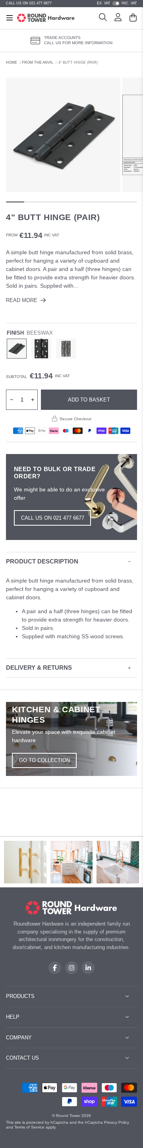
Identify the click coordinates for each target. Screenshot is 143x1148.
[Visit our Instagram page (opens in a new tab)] (71, 967)
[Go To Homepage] (72, 908)
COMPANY (19, 1038)
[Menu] (9, 17)
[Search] (103, 18)
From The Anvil (37, 62)
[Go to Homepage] (46, 18)
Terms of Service (29, 1127)
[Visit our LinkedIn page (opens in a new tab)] (88, 967)
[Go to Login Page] (118, 18)
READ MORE (21, 300)
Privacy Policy (116, 1122)
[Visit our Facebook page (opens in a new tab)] (54, 967)
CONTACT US (22, 1058)
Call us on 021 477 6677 (52, 518)
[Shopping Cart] (133, 18)
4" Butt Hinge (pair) (78, 62)
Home (11, 62)
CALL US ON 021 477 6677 (29, 3)
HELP (12, 1017)
